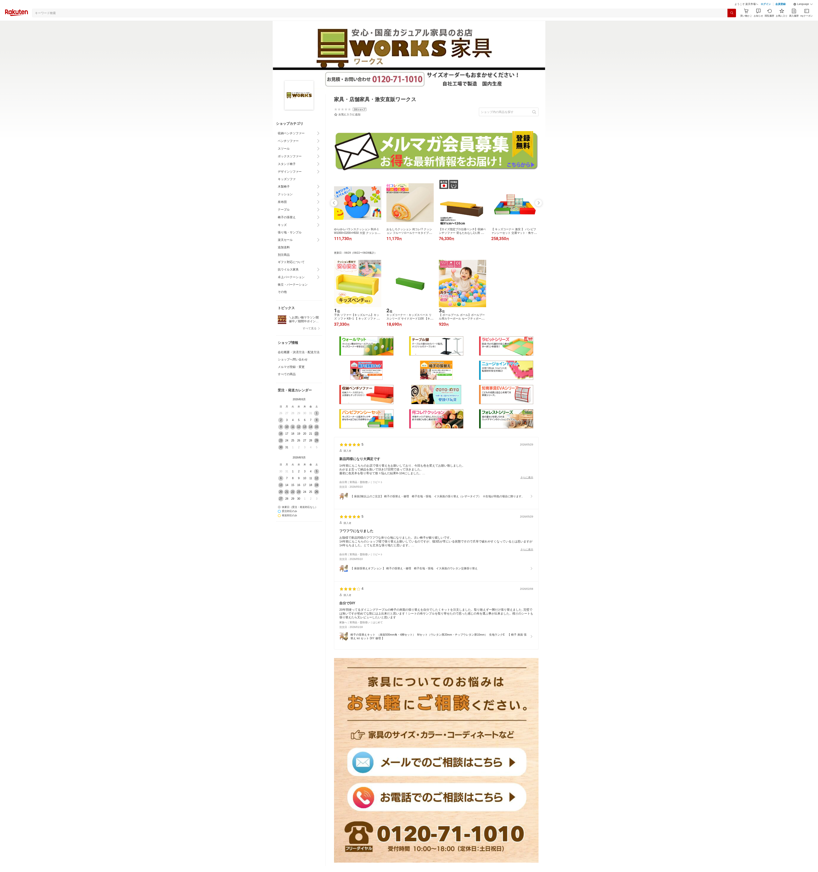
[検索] (731, 23)
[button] (803, 14)
